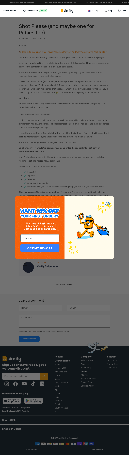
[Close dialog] (108, 204)
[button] (11, 11)
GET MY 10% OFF (40, 248)
